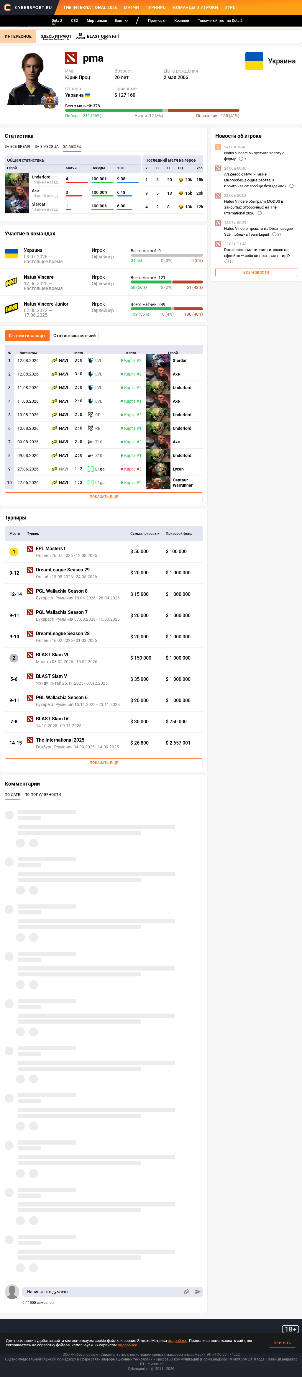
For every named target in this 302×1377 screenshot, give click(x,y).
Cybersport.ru (139, 1369)
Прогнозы (156, 20)
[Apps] (53, 22)
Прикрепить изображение (186, 1291)
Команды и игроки (195, 7)
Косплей (181, 20)
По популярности (42, 795)
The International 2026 (90, 7)
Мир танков (97, 20)
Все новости (256, 273)
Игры (230, 7)
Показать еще (104, 497)
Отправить (198, 1291)
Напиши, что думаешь (48, 1291)
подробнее (177, 1340)
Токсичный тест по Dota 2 (220, 20)
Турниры (156, 7)
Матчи (131, 7)
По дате (12, 795)
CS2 (74, 20)
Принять (282, 1343)
